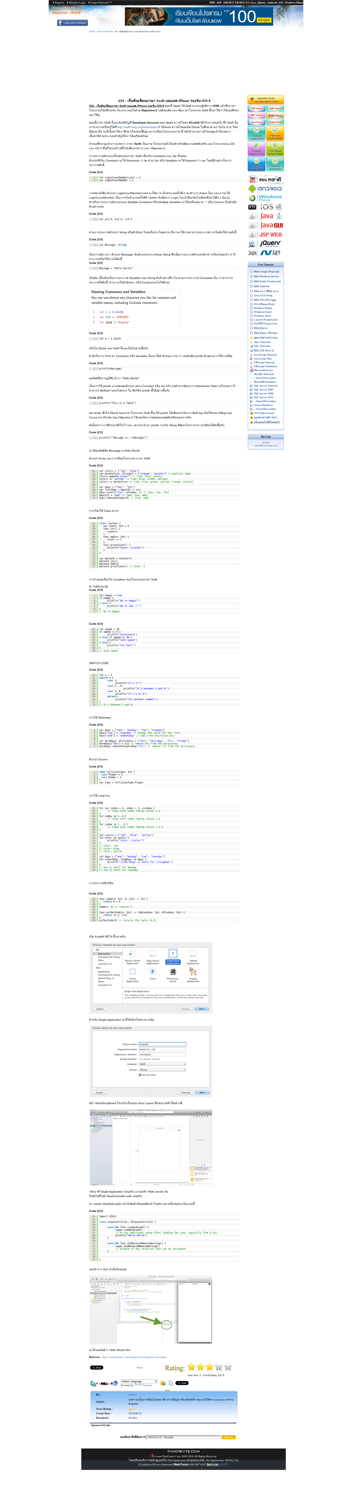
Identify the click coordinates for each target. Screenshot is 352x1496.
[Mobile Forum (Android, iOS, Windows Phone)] (275, 117)
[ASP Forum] (275, 110)
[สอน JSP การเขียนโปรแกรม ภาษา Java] (266, 238)
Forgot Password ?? (101, 2)
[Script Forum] (275, 124)
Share (139, 1367)
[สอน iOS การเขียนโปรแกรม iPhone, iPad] (266, 210)
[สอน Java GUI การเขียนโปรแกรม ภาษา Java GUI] (266, 229)
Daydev (133, 1394)
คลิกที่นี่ (224, 1464)
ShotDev (266, 442)
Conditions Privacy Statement (156, 1464)
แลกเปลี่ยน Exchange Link (266, 445)
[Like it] (218, 1369)
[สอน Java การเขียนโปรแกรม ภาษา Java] (266, 219)
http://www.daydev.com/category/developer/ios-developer (134, 1357)
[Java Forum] (256, 124)
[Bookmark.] (163, 1384)
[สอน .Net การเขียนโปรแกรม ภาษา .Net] (266, 256)
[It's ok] (209, 1369)
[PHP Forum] (256, 110)
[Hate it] (191, 1369)
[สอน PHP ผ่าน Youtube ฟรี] (266, 183)
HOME (92, 32)
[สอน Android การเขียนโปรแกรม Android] (266, 192)
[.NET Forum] (256, 117)
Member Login (77, 2)
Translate (147, 1385)
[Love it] (228, 1369)
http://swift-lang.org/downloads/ (137, 127)
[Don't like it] (200, 1369)
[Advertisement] (176, 63)
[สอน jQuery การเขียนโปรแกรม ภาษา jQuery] (266, 247)
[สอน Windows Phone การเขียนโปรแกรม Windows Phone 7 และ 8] (266, 201)
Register (59, 2)
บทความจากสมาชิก (105, 32)
